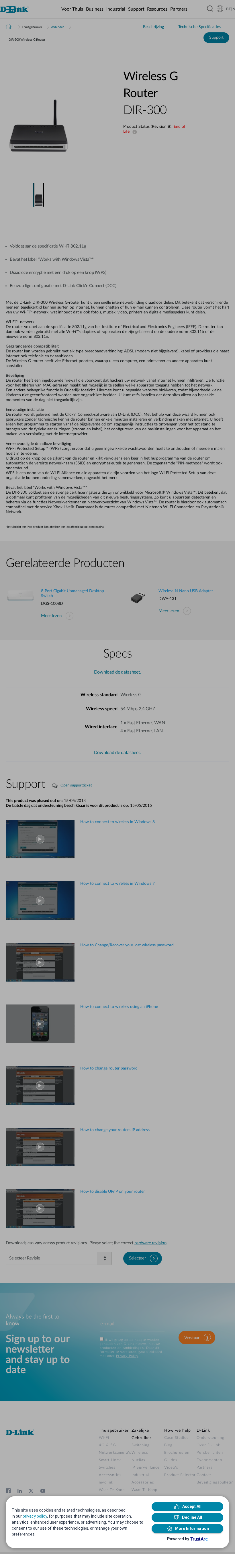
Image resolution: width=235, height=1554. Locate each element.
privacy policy (35, 1516)
